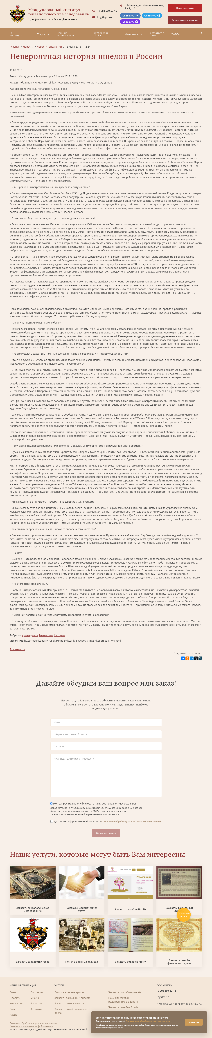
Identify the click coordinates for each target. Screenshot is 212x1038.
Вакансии (36, 1003)
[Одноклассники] (187, 658)
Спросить (128, 15)
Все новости (17, 649)
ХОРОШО (194, 1022)
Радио (13, 1014)
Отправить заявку (106, 833)
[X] (196, 658)
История (59, 635)
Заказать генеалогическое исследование (32, 909)
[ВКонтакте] (183, 658)
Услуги (41, 34)
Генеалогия (46, 635)
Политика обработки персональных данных (33, 1023)
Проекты (15, 998)
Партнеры (36, 992)
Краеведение (30, 635)
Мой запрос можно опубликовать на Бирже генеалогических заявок (94, 803)
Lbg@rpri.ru (104, 17)
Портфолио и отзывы (100, 34)
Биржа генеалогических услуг (81, 909)
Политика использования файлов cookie (31, 1026)
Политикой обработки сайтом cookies (148, 1021)
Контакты (36, 1009)
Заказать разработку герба (33, 961)
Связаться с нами (157, 34)
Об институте (16, 34)
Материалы (131, 34)
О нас (13, 992)
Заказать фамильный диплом (72, 998)
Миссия (35, 998)
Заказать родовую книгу (130, 961)
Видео (13, 1009)
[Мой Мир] (192, 658)
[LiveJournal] (200, 658)
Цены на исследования (65, 34)
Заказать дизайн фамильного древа (179, 962)
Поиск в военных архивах (81, 961)
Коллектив (16, 1003)
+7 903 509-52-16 (107, 11)
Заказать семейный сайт (130, 909)
